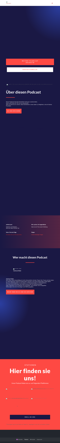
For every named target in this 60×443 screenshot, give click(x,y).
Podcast (26, 439)
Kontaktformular (30, 69)
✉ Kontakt (32, 439)
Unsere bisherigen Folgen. (37, 234)
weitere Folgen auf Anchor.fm (30, 61)
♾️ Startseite (19, 439)
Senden (49, 352)
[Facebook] (15, 275)
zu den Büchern (13, 111)
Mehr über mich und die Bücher (20, 292)
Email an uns (30, 417)
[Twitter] (17, 275)
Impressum (39, 439)
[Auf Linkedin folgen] (13, 117)
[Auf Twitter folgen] (10, 117)
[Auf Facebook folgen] (7, 117)
